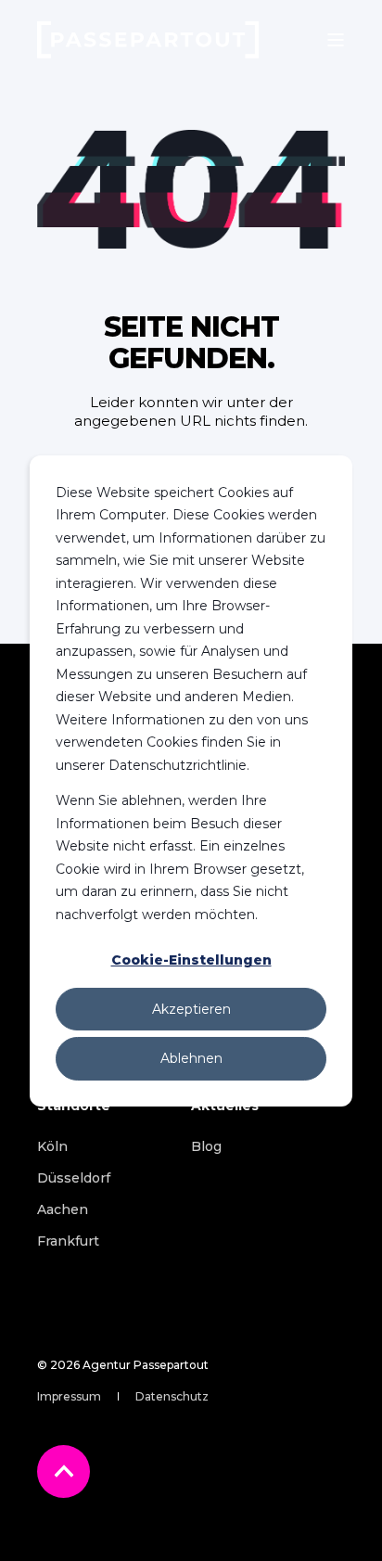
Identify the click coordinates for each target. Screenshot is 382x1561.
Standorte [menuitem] (73, 1106)
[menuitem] (52, 1146)
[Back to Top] (63, 1471)
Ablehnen (191, 1058)
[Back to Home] (148, 39)
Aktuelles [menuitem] (225, 1106)
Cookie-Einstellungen (191, 960)
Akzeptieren (191, 1009)
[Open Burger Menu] (335, 40)
